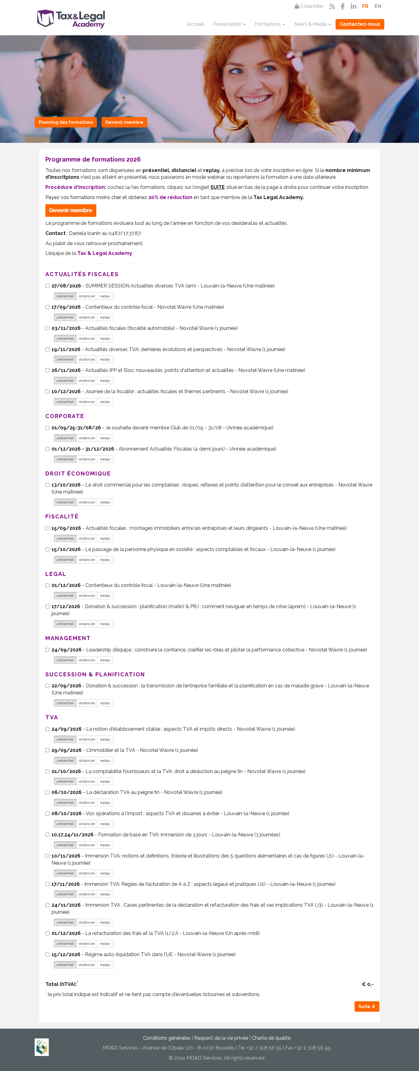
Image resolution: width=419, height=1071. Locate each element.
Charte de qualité (271, 1038)
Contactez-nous (360, 24)
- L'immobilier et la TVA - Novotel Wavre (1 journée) (125, 750)
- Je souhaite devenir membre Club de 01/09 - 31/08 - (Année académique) (162, 428)
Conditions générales (166, 1038)
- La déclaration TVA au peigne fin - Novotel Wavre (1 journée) (137, 792)
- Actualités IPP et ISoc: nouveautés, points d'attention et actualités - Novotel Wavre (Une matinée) (178, 370)
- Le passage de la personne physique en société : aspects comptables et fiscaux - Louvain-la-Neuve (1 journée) (194, 549)
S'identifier (311, 6)
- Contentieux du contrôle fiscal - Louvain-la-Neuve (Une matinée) (141, 585)
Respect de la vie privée (221, 1038)
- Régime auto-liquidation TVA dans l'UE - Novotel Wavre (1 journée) (144, 954)
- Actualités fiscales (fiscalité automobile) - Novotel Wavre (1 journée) (145, 328)
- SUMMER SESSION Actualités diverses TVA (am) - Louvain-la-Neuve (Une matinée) (163, 286)
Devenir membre (124, 122)
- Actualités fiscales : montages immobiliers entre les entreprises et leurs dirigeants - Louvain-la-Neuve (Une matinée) (199, 528)
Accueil (195, 24)
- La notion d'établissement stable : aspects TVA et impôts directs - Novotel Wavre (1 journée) (173, 729)
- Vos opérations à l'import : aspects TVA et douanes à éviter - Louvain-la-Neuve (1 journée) (170, 813)
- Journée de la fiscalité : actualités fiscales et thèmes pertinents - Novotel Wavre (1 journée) (170, 391)
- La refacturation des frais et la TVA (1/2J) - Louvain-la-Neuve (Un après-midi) (156, 933)
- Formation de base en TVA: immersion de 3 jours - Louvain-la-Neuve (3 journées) (166, 835)
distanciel (87, 296)
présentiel (65, 296)
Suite (365, 1006)
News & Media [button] (311, 24)
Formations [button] (268, 24)
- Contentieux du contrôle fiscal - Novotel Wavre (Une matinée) (138, 307)
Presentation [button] (228, 24)
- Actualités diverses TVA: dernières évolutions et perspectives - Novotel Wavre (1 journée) (168, 349)
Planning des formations (66, 122)
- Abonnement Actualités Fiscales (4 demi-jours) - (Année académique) (164, 449)
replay (105, 296)
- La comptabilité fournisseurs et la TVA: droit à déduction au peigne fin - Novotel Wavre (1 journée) (179, 771)
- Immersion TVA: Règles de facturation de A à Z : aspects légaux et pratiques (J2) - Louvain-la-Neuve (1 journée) (194, 884)
